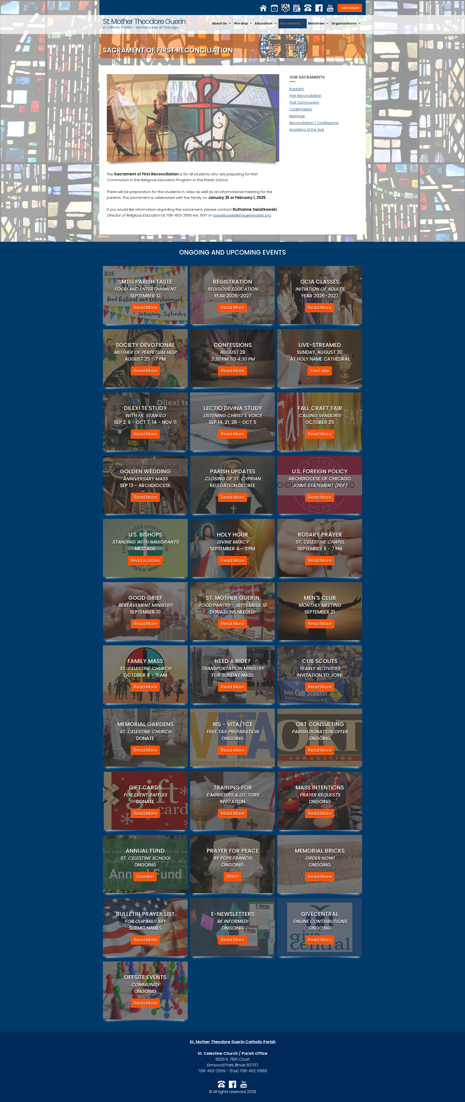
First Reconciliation (305, 95)
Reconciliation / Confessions (314, 122)
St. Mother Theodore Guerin (144, 21)
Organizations (344, 23)
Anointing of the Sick (306, 129)
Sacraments (290, 23)
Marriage (297, 116)
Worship (241, 23)
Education (263, 23)
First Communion (304, 102)
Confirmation (300, 109)
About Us (219, 23)
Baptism (296, 88)
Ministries (316, 23)
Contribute (350, 8)
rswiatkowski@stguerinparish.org (242, 215)
